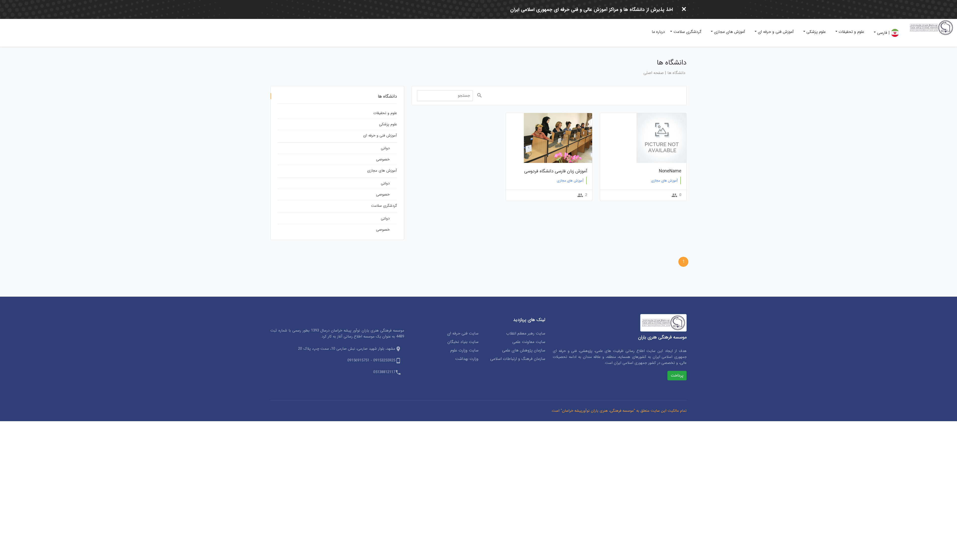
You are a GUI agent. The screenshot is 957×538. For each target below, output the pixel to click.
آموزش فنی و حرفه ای (775, 32)
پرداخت (677, 375)
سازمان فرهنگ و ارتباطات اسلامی (517, 359)
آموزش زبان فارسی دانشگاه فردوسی (555, 171)
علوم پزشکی (815, 32)
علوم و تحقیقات (850, 32)
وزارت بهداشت (466, 359)
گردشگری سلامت (686, 32)
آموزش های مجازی (729, 32)
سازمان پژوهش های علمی (523, 350)
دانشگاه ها (676, 73)
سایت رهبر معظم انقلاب (525, 333)
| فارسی (883, 33)
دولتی (385, 148)
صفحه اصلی (653, 73)
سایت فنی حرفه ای (462, 333)
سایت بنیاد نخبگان (462, 342)
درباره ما (658, 32)
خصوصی (383, 159)
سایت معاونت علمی (528, 342)
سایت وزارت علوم (464, 350)
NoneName (670, 171)
